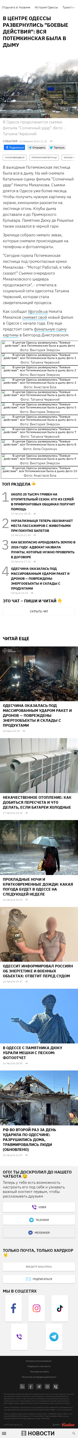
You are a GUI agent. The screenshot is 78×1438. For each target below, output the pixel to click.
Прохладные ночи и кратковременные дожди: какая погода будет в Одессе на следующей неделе (38, 887)
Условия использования (38, 1360)
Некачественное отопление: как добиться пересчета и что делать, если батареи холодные (37, 802)
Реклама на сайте (39, 1371)
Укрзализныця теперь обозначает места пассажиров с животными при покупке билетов (42, 526)
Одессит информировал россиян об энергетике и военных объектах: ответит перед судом (38, 970)
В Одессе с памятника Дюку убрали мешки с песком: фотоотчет (32, 1052)
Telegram (42, 1220)
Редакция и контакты (39, 1366)
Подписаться (42, 1279)
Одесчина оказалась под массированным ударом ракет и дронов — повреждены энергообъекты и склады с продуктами (40, 579)
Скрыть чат (39, 611)
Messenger (42, 1232)
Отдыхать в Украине (16, 7)
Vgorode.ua (38, 311)
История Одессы (46, 7)
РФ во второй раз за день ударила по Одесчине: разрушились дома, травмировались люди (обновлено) (29, 1139)
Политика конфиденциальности (39, 1376)
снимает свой (34, 317)
